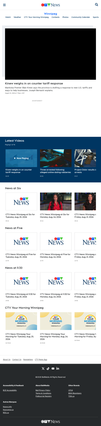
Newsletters (28, 359)
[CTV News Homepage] (50, 4)
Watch (8, 17)
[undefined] (21, 163)
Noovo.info (7, 407)
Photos (65, 17)
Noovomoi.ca (8, 410)
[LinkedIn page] (57, 368)
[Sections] (4, 4)
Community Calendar (80, 17)
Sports (96, 17)
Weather (17, 17)
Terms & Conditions (43, 393)
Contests (55, 17)
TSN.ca (71, 396)
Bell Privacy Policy (43, 390)
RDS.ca (6, 413)
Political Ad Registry (44, 396)
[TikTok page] (48, 368)
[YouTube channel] (52, 368)
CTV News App (41, 359)
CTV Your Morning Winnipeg (36, 17)
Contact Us (16, 359)
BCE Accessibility (10, 390)
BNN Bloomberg (74, 393)
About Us (6, 359)
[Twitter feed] (43, 368)
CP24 (70, 390)
